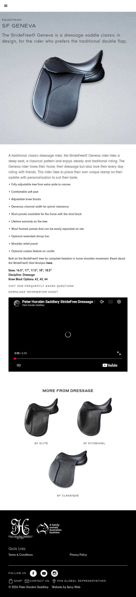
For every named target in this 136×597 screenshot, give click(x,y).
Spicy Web (73, 587)
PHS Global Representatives (81, 581)
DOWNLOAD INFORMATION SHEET (33, 292)
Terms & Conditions (20, 554)
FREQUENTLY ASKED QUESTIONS (49, 286)
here (49, 263)
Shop (17, 581)
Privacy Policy (78, 554)
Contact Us (39, 581)
